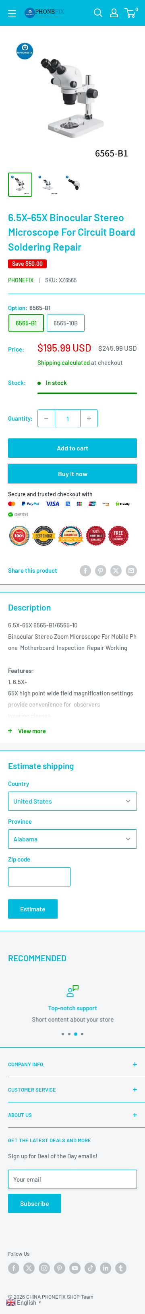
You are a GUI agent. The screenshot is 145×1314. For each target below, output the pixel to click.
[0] (130, 13)
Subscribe (34, 1203)
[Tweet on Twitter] (116, 570)
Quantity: (20, 418)
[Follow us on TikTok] (90, 1268)
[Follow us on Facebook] (13, 1268)
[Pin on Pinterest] (100, 570)
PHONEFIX (20, 280)
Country (18, 783)
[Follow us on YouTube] (75, 1268)
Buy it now (72, 473)
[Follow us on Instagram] (44, 1268)
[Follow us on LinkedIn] (105, 1268)
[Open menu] (12, 13)
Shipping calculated (63, 362)
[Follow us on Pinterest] (59, 1268)
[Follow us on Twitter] (29, 1268)
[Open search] (98, 12)
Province (20, 821)
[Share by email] (131, 570)
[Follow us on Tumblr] (120, 1268)
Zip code (19, 859)
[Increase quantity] (89, 418)
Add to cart (72, 448)
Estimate (33, 909)
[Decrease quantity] (46, 418)
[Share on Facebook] (85, 570)
